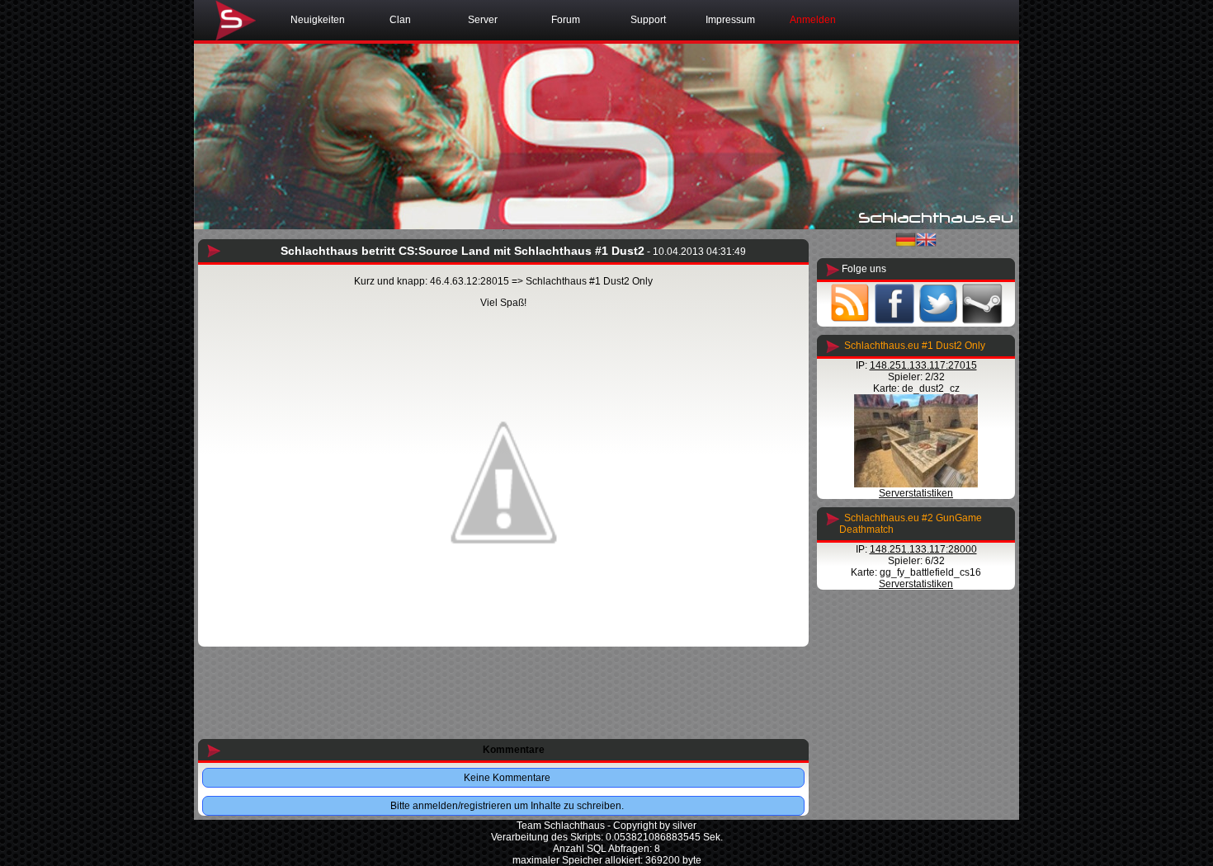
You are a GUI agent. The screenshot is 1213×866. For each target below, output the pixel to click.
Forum (565, 20)
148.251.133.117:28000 (923, 549)
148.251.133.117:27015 (923, 365)
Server (483, 20)
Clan (400, 20)
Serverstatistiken (916, 493)
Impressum (730, 20)
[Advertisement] (503, 694)
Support (648, 20)
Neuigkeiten (317, 20)
